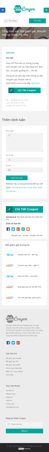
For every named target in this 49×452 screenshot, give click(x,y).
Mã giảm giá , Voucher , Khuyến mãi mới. (27, 235)
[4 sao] (13, 217)
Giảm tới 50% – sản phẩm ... (29, 276)
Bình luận (10, 131)
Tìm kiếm (37, 21)
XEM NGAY (10, 53)
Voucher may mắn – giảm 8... (29, 265)
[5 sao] (15, 217)
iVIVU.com (10, 404)
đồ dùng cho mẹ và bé (19, 100)
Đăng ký (24, 431)
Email (8, 166)
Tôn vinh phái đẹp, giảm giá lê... (30, 298)
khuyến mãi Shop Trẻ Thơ (16, 106)
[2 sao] (9, 217)
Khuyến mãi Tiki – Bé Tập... (28, 255)
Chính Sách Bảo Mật (14, 368)
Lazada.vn (10, 390)
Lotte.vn (9, 400)
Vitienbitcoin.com (12, 407)
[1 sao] (7, 217)
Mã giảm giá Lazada (13, 358)
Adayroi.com (10, 394)
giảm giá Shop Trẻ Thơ (15, 103)
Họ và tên (10, 155)
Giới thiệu (9, 375)
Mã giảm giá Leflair (13, 365)
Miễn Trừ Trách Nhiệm (14, 372)
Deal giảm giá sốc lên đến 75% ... (30, 287)
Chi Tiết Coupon (27, 90)
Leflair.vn (9, 397)
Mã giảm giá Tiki (12, 361)
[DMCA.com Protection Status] (24, 449)
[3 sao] (11, 217)
